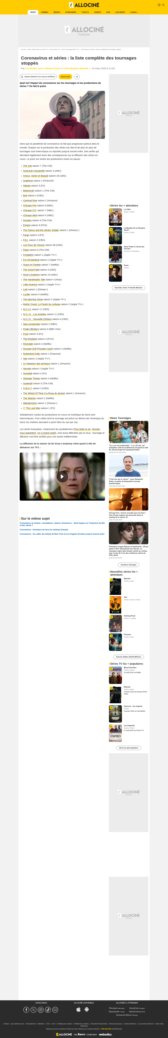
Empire (27, 225)
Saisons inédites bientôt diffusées (128, 657)
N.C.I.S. (27, 309)
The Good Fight (31, 269)
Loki (25, 289)
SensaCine (134, 1008)
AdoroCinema (135, 1011)
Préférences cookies (81, 1024)
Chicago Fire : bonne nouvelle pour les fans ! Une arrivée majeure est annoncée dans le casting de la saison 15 (127, 515)
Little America (30, 284)
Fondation (28, 255)
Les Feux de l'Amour (34, 245)
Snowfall (27, 373)
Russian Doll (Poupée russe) (38, 348)
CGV (53, 1024)
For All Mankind (31, 260)
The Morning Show (33, 299)
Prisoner (127, 634)
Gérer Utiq (159, 1024)
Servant (27, 368)
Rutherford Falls (31, 353)
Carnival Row (30, 200)
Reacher (127, 579)
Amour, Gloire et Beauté (35, 176)
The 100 (27, 166)
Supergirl (28, 383)
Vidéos (97, 12)
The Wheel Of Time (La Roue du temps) (44, 393)
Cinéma (44, 12)
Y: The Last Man (31, 408)
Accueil (23, 49)
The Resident (30, 339)
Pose (25, 334)
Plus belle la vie (82, 429)
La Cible (127, 209)
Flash (26, 250)
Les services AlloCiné (145, 1024)
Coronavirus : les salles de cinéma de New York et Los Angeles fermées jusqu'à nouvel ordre (62, 534)
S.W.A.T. (27, 388)
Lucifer (26, 294)
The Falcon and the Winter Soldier (41, 230)
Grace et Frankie (32, 264)
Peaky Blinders (31, 329)
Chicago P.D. (30, 210)
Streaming (70, 12)
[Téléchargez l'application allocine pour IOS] (80, 1009)
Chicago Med (30, 215)
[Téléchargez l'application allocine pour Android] (88, 1009)
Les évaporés (129, 725)
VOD (108, 12)
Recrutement (30, 1024)
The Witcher (29, 398)
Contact (6, 1024)
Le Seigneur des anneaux (36, 363)
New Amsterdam (31, 324)
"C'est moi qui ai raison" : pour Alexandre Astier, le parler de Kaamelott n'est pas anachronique (126, 481)
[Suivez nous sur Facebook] (26, 1010)
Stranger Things (31, 378)
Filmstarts (113, 1008)
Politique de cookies (64, 1024)
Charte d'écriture (130, 1024)
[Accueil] (84, 5)
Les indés (120, 12)
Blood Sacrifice (130, 668)
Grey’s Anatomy (31, 274)
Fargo (26, 235)
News (33, 12)
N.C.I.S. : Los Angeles (34, 314)
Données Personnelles (99, 1024)
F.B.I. (25, 240)
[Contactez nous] (55, 1010)
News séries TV (55, 49)
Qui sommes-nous (17, 1024)
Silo (125, 597)
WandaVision (30, 403)
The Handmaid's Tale (34, 279)
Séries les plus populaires (128, 748)
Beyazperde (114, 1011)
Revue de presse (116, 1024)
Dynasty (27, 220)
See (25, 358)
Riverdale (28, 344)
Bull (25, 195)
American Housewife (34, 171)
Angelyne (28, 180)
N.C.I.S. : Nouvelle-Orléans (37, 319)
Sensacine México (124, 1015)
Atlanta (26, 185)
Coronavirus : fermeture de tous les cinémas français (44, 529)
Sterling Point (129, 616)
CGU (48, 1024)
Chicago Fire (29, 205)
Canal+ (134, 12)
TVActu (85, 12)
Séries (56, 12)
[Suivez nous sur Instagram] (41, 1010)
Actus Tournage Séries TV (70, 49)
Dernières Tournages (128, 565)
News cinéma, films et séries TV (37, 49)
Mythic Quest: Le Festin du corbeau (41, 304)
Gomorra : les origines (133, 706)
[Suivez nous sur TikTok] (48, 1010)
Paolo (126, 265)
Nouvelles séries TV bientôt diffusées (129, 288)
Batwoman (28, 190)
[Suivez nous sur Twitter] (34, 1010)
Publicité (41, 1024)
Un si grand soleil (46, 433)
